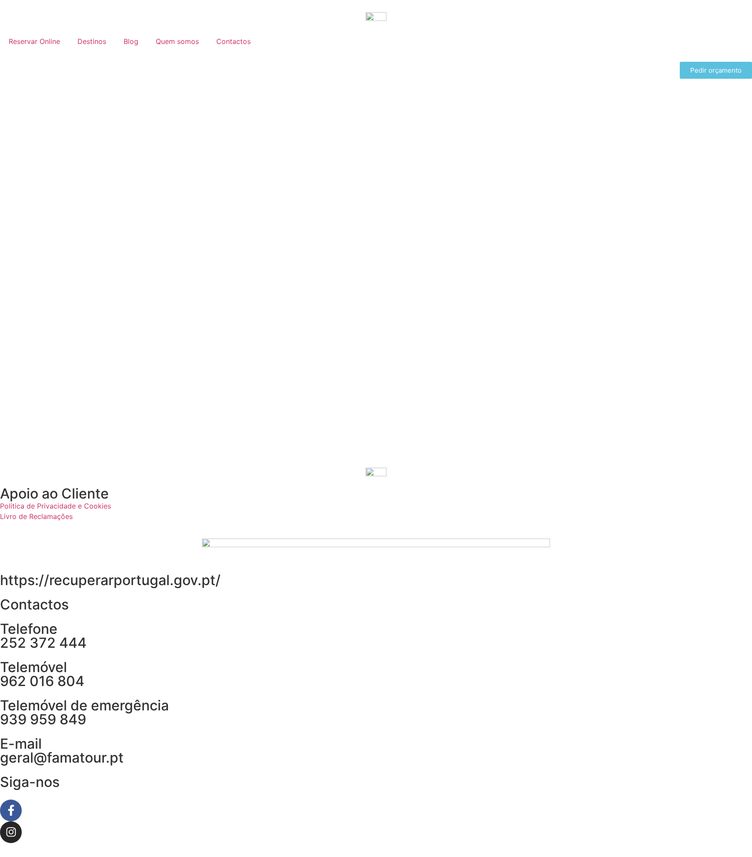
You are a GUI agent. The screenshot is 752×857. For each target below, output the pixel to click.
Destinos (91, 41)
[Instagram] (11, 832)
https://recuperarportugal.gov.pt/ (110, 580)
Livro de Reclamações (36, 516)
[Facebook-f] (11, 810)
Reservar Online (34, 41)
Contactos (233, 41)
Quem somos (177, 41)
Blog (131, 41)
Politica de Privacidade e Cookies (55, 506)
